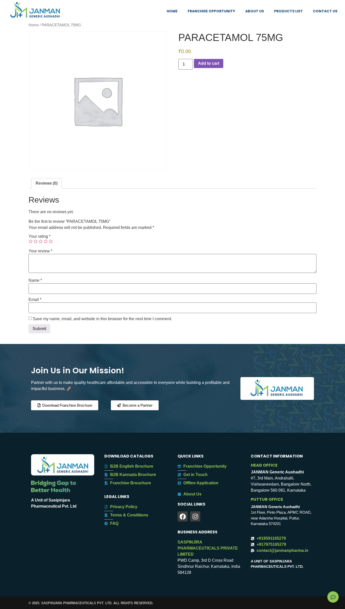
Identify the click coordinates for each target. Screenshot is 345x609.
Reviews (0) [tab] (47, 183)
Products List (288, 11)
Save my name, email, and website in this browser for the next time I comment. (102, 319)
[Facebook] (183, 516)
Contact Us (325, 11)
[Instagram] (195, 516)
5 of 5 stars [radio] (51, 241)
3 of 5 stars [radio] (41, 241)
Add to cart (208, 63)
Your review (40, 251)
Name (35, 280)
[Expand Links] (333, 597)
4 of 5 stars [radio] (46, 241)
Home (172, 11)
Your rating (40, 236)
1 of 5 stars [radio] (31, 241)
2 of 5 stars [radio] (36, 241)
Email (35, 300)
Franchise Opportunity (211, 11)
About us (254, 11)
